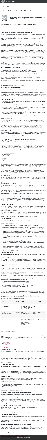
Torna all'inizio (42, 435)
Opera (4, 346)
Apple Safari (5, 347)
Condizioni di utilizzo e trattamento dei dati (23, 437)
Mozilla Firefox (6, 344)
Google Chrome (6, 343)
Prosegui (23, 438)
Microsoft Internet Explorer (8, 340)
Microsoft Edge (6, 342)
